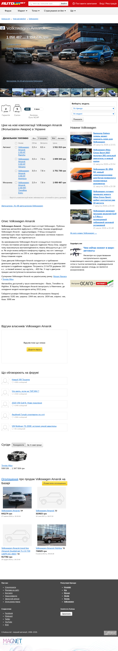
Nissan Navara (60, 276)
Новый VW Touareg (21, 379)
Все (53, 138)
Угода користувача (12, 602)
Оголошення (9, 479)
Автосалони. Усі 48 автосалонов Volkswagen (24, 81)
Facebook (9, 613)
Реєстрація (111, 3)
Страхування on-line (54, 10)
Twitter (7, 619)
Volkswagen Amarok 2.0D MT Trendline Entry (23, 187)
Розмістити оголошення (55, 483)
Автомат (61, 138)
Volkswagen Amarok (10, 510)
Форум (8, 10)
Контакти (9, 593)
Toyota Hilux (8, 279)
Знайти (64, 4)
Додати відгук (34, 349)
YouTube (8, 622)
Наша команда (11, 596)
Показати (77, 119)
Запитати (66, 614)
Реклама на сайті (12, 590)
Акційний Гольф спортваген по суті (28, 414)
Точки (34, 10)
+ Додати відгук (13, 44)
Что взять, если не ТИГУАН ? (25, 391)
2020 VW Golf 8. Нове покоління (27, 403)
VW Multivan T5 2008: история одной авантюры (34, 426)
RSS (7, 625)
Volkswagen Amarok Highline (49, 548)
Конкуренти (18, 445)
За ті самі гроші (34, 445)
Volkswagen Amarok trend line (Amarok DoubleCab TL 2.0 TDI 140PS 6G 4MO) (15, 551)
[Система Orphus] (110, 635)
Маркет (21, 10)
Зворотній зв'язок (12, 599)
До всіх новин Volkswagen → (83, 233)
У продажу (42, 138)
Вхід (102, 3)
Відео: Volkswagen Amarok (20, 48)
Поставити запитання (86, 3)
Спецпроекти (10, 587)
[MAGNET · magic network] (13, 642)
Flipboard (9, 616)
